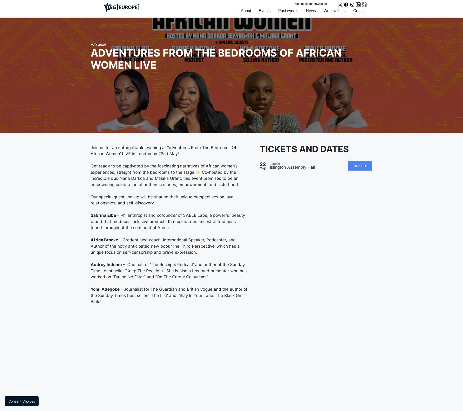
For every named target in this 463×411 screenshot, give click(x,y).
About (246, 11)
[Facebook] (346, 4)
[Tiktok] (364, 4)
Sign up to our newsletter (310, 4)
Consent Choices (21, 401)
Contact (360, 11)
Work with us (335, 11)
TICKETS (360, 166)
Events (265, 11)
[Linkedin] (358, 4)
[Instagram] (352, 4)
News (311, 11)
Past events (288, 11)
